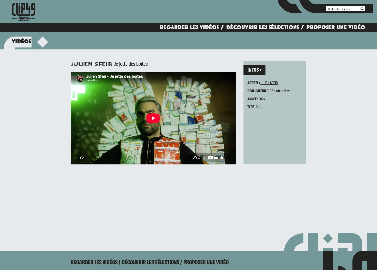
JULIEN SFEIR (269, 82)
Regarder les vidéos (189, 27)
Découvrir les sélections (262, 27)
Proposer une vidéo (335, 27)
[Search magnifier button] (362, 8)
